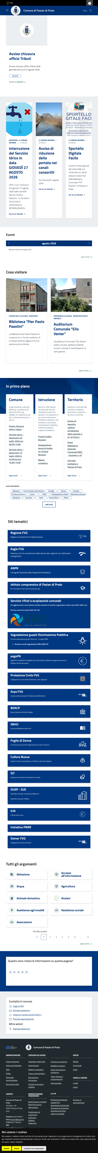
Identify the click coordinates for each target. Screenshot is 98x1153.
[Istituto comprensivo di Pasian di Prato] (82, 587)
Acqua (20, 886)
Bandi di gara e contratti (37, 1101)
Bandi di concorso (35, 1104)
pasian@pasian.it (17, 1119)
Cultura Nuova (20, 756)
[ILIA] (82, 814)
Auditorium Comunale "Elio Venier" (66, 329)
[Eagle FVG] (82, 553)
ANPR (14, 568)
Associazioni (24, 922)
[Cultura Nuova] (82, 760)
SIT (13, 773)
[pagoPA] (82, 660)
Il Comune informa (46, 140)
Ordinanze (32, 1117)
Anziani (65, 898)
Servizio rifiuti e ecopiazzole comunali (36, 600)
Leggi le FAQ (18, 1006)
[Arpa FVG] (82, 695)
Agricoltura (68, 886)
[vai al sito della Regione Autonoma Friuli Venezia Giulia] (9, 2)
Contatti (9, 1094)
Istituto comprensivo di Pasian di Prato (36, 584)
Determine (32, 1123)
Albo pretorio (33, 1107)
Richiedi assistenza (21, 1010)
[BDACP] (82, 711)
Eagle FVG (17, 548)
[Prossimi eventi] (89, 243)
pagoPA (16, 656)
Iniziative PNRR (21, 827)
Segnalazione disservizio (60, 1105)
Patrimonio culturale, (63, 316)
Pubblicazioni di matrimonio (34, 1113)
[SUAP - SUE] (82, 795)
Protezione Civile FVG (25, 675)
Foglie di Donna (21, 740)
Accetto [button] (6, 1148)
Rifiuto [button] (16, 1148)
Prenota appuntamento (23, 1019)
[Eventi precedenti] (9, 243)
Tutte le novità (16, 82)
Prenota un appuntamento (78, 1101)
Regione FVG (19, 532)
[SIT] (82, 776)
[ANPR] (82, 571)
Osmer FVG (18, 838)
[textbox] (48, 972)
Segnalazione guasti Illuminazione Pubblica (39, 634)
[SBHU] (82, 727)
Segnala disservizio (21, 1028)
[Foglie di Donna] (82, 743)
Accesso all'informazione (71, 874)
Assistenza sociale (72, 910)
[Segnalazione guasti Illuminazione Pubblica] (82, 640)
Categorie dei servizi (37, 1055)
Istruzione (46, 399)
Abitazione (23, 874)
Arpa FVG (17, 691)
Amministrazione (13, 1055)
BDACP (15, 707)
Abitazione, (14, 140)
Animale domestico (28, 898)
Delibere (31, 1120)
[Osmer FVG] (82, 841)
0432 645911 (27, 1014)
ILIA (13, 810)
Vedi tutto (85, 257)
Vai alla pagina (16, 214)
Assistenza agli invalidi (30, 910)
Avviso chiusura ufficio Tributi (22, 56)
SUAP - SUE (18, 789)
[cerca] (90, 10)
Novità (75, 1055)
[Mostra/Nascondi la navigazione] (7, 10)
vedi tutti (49, 504)
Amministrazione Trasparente (35, 1095)
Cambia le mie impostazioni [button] (34, 1148)
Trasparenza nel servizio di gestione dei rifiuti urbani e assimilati (60, 1111)
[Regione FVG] (82, 536)
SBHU (14, 724)
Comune (15, 399)
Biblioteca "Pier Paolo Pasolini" (26, 324)
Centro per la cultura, (18, 316)
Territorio (33, 316)
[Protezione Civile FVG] (82, 678)
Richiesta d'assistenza (59, 1099)
